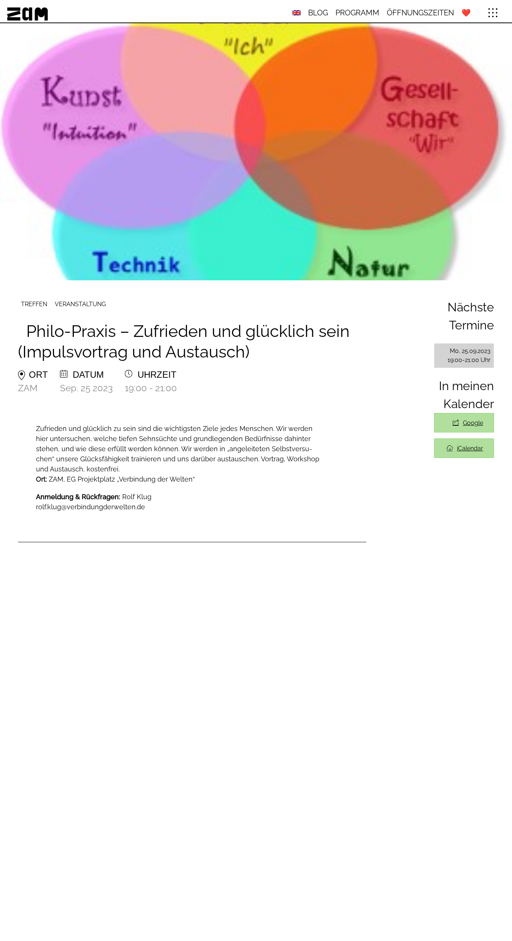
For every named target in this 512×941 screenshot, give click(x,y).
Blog (318, 12)
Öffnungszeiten (420, 12)
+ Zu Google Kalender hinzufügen (464, 422)
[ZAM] (87, 12)
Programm (357, 12)
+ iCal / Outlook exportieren (464, 448)
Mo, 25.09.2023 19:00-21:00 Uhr (469, 355)
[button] (493, 12)
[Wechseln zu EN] (296, 13)
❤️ (466, 12)
